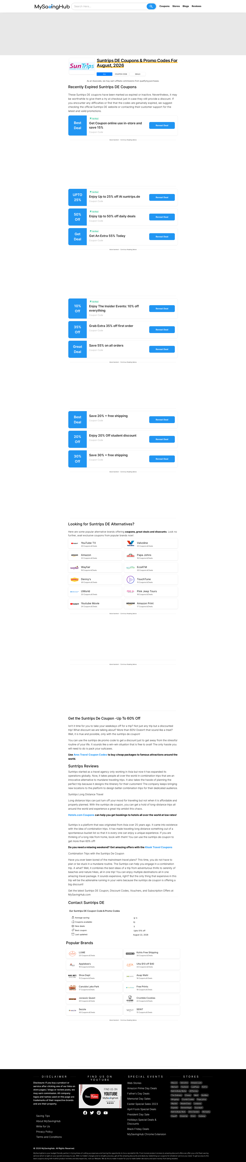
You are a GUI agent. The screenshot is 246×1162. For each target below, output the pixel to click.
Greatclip (183, 1116)
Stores (176, 6)
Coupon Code (96, 132)
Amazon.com (196, 1083)
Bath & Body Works (178, 1091)
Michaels (206, 1112)
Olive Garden (194, 1112)
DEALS (137, 74)
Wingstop (175, 1099)
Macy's (174, 1083)
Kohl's (204, 1087)
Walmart (174, 1087)
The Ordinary (176, 1095)
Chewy (188, 1095)
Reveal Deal (162, 125)
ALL (104, 74)
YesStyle (184, 1087)
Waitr (196, 1095)
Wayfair (174, 1103)
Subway (202, 1116)
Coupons (164, 6)
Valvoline (184, 1083)
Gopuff (174, 1116)
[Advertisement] (123, 34)
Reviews (196, 6)
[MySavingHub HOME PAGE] (52, 6)
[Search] (151, 6)
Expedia (174, 1108)
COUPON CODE (121, 74)
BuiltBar (205, 1095)
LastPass (195, 1087)
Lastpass (197, 1103)
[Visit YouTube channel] (100, 1096)
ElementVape (186, 1108)
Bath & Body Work (178, 1112)
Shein (193, 1116)
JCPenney (193, 1091)
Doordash (198, 1108)
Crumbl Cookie (188, 1099)
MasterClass (186, 1103)
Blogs (186, 6)
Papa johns (201, 1099)
